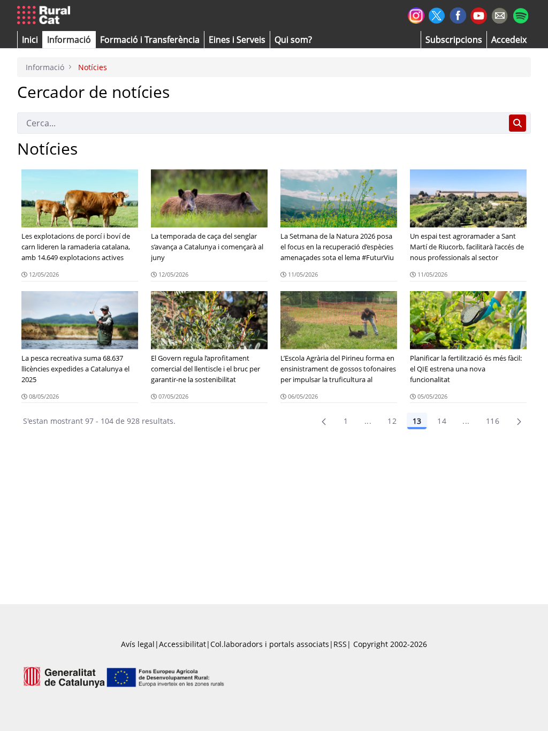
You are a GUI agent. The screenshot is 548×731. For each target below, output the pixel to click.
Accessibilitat (182, 644)
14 (441, 421)
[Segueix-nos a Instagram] (416, 14)
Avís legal (138, 644)
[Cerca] (517, 123)
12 (392, 421)
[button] (30, 39)
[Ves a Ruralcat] (45, 15)
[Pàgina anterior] (323, 421)
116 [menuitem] (492, 421)
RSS (340, 644)
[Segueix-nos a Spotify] (520, 14)
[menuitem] (150, 39)
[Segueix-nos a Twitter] (437, 14)
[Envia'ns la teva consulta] (499, 14)
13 (417, 421)
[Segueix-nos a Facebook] (458, 14)
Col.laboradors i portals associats (269, 644)
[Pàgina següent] (519, 421)
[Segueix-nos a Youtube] (478, 15)
